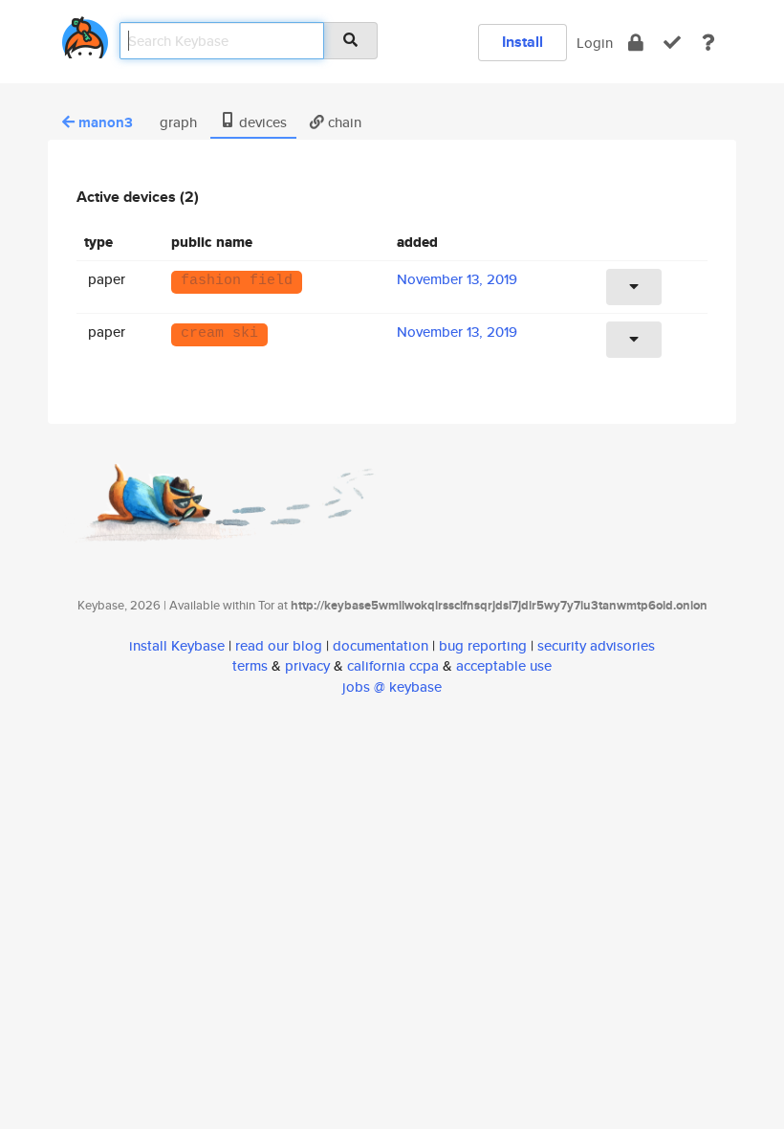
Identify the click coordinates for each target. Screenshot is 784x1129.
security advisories (596, 645)
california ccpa (393, 665)
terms (250, 665)
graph (176, 122)
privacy (307, 665)
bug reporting (483, 645)
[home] (85, 34)
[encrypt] (635, 43)
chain (342, 122)
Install (522, 42)
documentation (380, 645)
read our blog (278, 645)
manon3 (105, 122)
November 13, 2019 (457, 279)
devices (261, 122)
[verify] (672, 43)
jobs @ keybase (392, 686)
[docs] (708, 43)
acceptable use (504, 665)
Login (595, 43)
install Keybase (177, 645)
